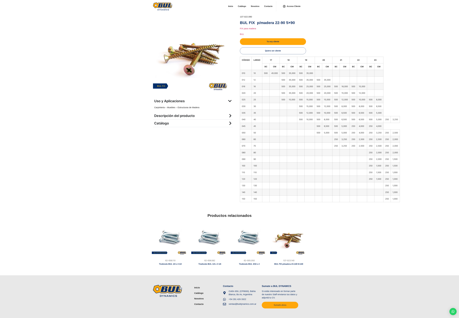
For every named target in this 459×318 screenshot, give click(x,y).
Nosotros (255, 6)
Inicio (230, 6)
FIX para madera (248, 28)
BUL (242, 34)
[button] (453, 311)
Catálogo (242, 6)
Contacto (268, 6)
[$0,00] (170, 239)
